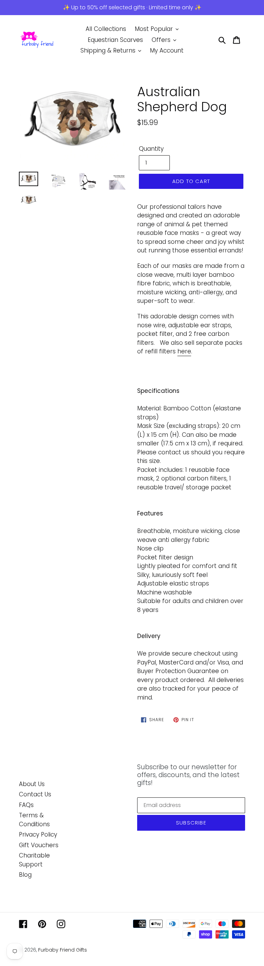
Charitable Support (34, 859)
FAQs (26, 805)
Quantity (151, 149)
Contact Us (35, 794)
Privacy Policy (38, 834)
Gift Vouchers (38, 845)
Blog (25, 875)
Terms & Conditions (34, 819)
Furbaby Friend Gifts (62, 949)
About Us (32, 784)
